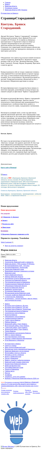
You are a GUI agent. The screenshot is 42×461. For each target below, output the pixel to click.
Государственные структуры (15, 336)
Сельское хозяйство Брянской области (18, 295)
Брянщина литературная (13, 289)
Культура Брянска (11, 315)
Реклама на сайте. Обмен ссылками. (28, 392)
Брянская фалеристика (12, 365)
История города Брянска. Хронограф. (18, 309)
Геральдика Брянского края (14, 269)
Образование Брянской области (16, 286)
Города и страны (10, 345)
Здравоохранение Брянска (14, 318)
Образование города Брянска (15, 316)
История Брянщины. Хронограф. (16, 267)
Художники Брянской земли (14, 291)
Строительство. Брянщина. (14, 297)
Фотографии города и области (15, 353)
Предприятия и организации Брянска (18, 333)
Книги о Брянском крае (13, 356)
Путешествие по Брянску (9, 13)
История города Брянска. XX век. (16, 307)
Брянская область (11, 6)
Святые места (9, 371)
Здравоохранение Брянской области (17, 284)
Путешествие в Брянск (13, 344)
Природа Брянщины (12, 369)
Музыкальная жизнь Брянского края (17, 293)
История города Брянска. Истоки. (16, 305)
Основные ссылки (11, 8)
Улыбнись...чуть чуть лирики (15, 376)
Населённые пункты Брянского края (17, 278)
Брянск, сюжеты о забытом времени (17, 360)
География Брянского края (14, 367)
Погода (7, 373)
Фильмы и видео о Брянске (14, 355)
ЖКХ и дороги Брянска (13, 335)
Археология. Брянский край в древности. (19, 262)
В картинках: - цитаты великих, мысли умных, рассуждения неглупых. (21, 299)
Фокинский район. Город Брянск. (16, 329)
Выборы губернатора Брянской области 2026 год (22, 378)
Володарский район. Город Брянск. (17, 326)
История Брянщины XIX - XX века (17, 265)
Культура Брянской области (14, 287)
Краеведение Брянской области (16, 364)
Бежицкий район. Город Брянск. (16, 324)
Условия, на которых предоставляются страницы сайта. (6, 392)
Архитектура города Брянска (15, 313)
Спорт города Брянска (12, 320)
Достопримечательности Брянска (16, 311)
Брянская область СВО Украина (16, 10)
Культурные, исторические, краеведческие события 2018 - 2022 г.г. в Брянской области (21, 194)
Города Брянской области (14, 275)
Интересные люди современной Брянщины (20, 349)
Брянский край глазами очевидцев (17, 362)
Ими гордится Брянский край (15, 347)
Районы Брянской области (14, 276)
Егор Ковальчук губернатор (14, 340)
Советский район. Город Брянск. (16, 327)
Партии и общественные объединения (18, 338)
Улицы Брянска (10, 331)
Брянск (7, 4)
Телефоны (8, 375)
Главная (7, 2)
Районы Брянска (10, 322)
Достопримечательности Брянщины (17, 282)
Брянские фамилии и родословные (17, 351)
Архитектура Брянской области (16, 280)
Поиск (3, 254)
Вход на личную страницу (14, 246)
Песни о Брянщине (11, 358)
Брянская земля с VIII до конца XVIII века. (20, 264)
